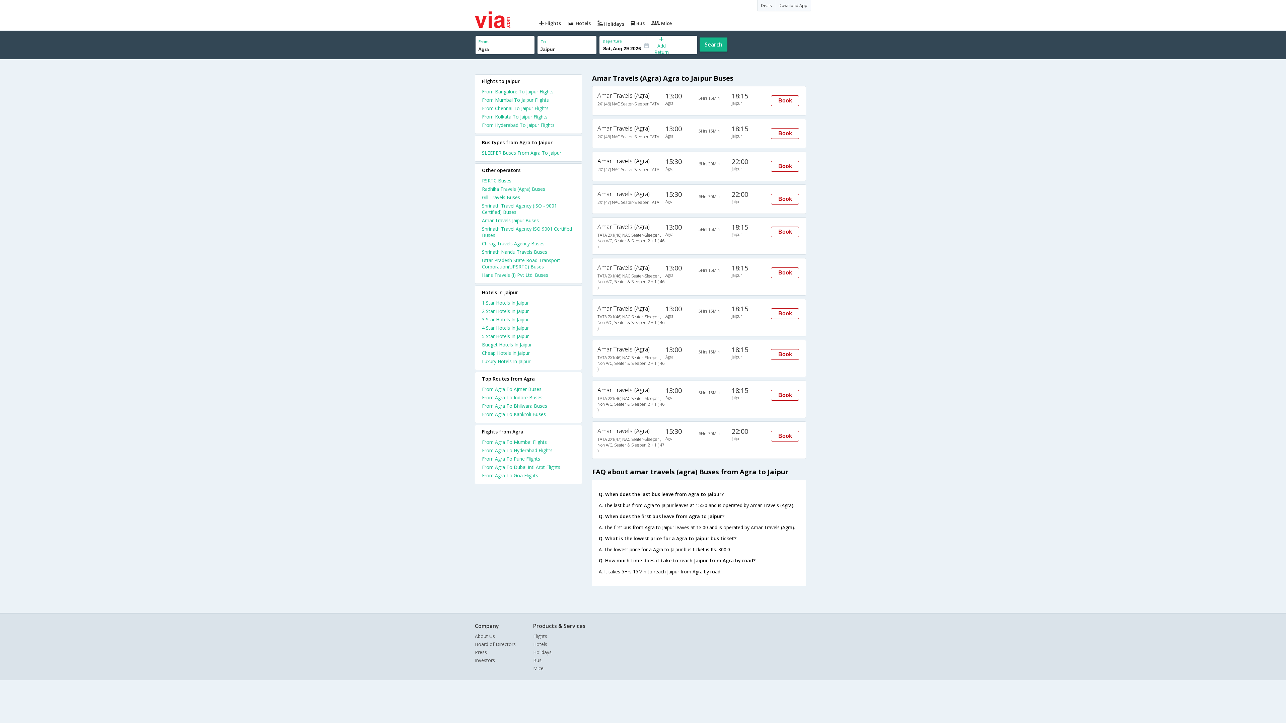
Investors (485, 660)
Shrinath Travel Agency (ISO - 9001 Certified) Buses (519, 209)
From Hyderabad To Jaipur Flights (518, 125)
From (484, 42)
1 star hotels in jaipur (505, 303)
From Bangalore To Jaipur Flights (518, 91)
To (543, 42)
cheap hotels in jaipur (506, 353)
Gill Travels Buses (501, 197)
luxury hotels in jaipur (506, 361)
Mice (538, 668)
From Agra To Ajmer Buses (512, 389)
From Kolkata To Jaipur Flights (515, 116)
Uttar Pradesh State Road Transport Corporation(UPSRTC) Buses (521, 263)
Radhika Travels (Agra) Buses (513, 189)
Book (785, 100)
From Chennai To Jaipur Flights (515, 108)
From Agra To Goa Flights (510, 475)
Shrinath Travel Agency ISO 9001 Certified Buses (527, 232)
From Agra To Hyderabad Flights (517, 450)
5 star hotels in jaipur (505, 336)
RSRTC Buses (496, 180)
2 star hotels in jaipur (505, 311)
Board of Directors (495, 644)
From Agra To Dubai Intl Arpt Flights (521, 467)
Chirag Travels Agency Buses (513, 243)
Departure (612, 41)
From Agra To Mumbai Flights (514, 442)
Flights (540, 636)
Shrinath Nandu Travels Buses (514, 252)
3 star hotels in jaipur (505, 319)
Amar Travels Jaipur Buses (510, 220)
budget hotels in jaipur (507, 344)
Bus (537, 660)
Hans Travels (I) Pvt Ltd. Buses (515, 275)
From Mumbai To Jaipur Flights (515, 100)
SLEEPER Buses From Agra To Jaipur (521, 153)
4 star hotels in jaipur (505, 328)
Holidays (542, 652)
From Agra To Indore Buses (512, 397)
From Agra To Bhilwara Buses (514, 406)
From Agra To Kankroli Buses (514, 414)
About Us (485, 636)
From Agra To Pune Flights (511, 459)
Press (481, 652)
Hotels (540, 644)
